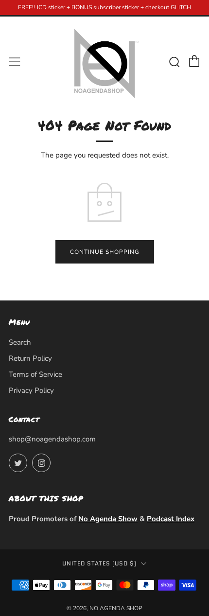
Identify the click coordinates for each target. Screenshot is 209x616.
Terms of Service (35, 374)
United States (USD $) (99, 563)
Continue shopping (104, 252)
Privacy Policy (31, 390)
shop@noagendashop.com (52, 439)
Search (20, 342)
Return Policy (30, 358)
